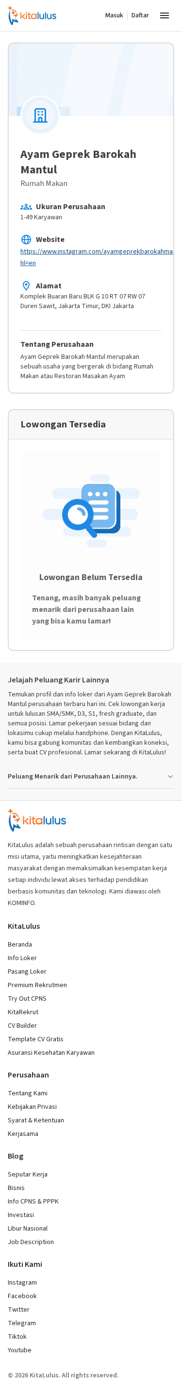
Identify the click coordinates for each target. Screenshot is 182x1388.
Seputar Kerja (28, 1174)
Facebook (22, 1296)
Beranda (20, 944)
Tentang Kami (28, 1093)
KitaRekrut (23, 1012)
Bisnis (16, 1188)
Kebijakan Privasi (32, 1107)
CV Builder (22, 1026)
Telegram (22, 1323)
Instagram (22, 1283)
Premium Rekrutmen (37, 985)
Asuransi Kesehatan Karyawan (51, 1053)
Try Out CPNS (27, 999)
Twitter (19, 1310)
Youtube (20, 1350)
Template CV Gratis (36, 1039)
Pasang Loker (27, 972)
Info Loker (22, 958)
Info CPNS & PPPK (33, 1201)
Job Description (31, 1242)
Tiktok (17, 1337)
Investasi (21, 1215)
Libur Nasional (28, 1228)
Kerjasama (23, 1134)
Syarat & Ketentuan (36, 1120)
